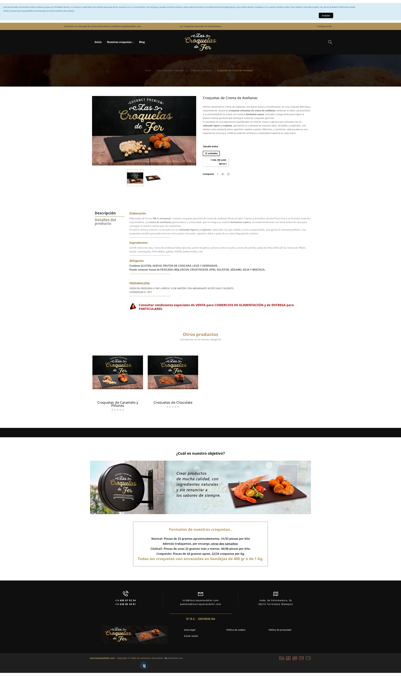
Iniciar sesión (191, 635)
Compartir (218, 174)
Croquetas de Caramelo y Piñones (117, 404)
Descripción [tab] (105, 213)
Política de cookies (235, 629)
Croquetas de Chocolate (173, 402)
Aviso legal (189, 629)
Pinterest (228, 174)
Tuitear (223, 174)
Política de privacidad (280, 629)
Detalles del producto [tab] (105, 221)
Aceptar (326, 15)
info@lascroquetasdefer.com (126, 26)
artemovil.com (175, 658)
